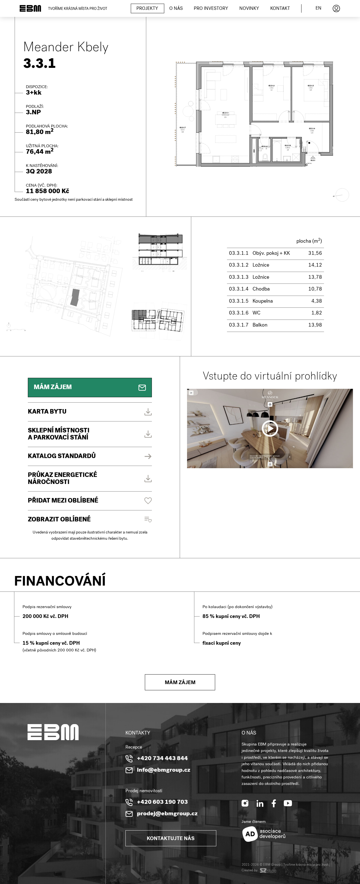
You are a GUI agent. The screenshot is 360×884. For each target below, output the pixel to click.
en (318, 8)
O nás (176, 9)
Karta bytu (47, 412)
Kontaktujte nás (171, 839)
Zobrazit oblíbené (59, 520)
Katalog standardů (62, 457)
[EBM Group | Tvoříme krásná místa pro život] (30, 8)
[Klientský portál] (336, 8)
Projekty (147, 9)
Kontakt (280, 9)
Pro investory (211, 9)
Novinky (249, 9)
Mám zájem (180, 683)
